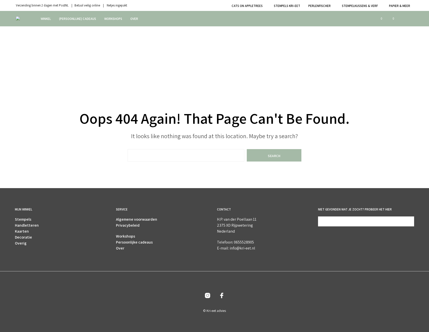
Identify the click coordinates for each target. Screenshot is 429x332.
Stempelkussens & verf (360, 6)
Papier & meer (399, 6)
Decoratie (23, 237)
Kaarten (22, 231)
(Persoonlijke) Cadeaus (77, 19)
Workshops (113, 19)
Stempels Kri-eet (287, 6)
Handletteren (27, 225)
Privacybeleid (128, 225)
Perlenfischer (319, 6)
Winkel (46, 19)
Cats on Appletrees (247, 6)
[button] (378, 18)
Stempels (23, 219)
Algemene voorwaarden (136, 219)
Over (134, 19)
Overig (21, 243)
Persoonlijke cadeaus (134, 242)
